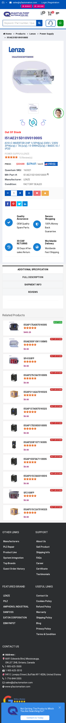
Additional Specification (33, 269)
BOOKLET (28, 6)
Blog (38, 623)
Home (8, 34)
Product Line (10, 552)
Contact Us (42, 595)
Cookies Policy (44, 601)
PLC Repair (8, 547)
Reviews (33, 292)
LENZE (6, 595)
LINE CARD (40, 6)
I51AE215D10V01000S (17, 37)
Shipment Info (32, 284)
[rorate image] (22, 122)
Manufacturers (11, 541)
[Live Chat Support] (58, 113)
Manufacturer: (13, 179)
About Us (41, 541)
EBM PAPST (9, 623)
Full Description (32, 277)
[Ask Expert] (51, 23)
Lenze (32, 34)
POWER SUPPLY (13, 153)
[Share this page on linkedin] (25, 203)
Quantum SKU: (13, 170)
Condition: (11, 184)
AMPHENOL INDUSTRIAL (16, 606)
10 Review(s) (25, 157)
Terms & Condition (46, 634)
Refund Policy (43, 606)
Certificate (42, 568)
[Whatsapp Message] (60, 23)
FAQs (39, 558)
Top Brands (9, 563)
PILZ (5, 601)
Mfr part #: (11, 174)
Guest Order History (14, 568)
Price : (8, 164)
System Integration (13, 558)
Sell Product (43, 547)
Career (39, 563)
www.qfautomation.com (17, 686)
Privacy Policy (43, 628)
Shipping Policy (44, 617)
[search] (39, 23)
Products (20, 34)
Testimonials (43, 574)
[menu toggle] (57, 14)
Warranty (41, 612)
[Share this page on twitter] (19, 203)
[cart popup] (49, 14)
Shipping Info (43, 552)
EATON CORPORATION (15, 617)
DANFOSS (8, 612)
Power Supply (47, 34)
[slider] (11, 157)
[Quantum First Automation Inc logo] (16, 14)
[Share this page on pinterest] (13, 203)
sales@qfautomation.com (24, 2)
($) (3, 2)
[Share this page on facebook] (7, 203)
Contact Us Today (35, 718)
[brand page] (17, 50)
